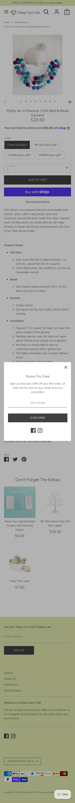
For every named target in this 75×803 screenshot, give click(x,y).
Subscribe (37, 418)
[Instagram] (40, 430)
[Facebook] (33, 430)
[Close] (65, 367)
